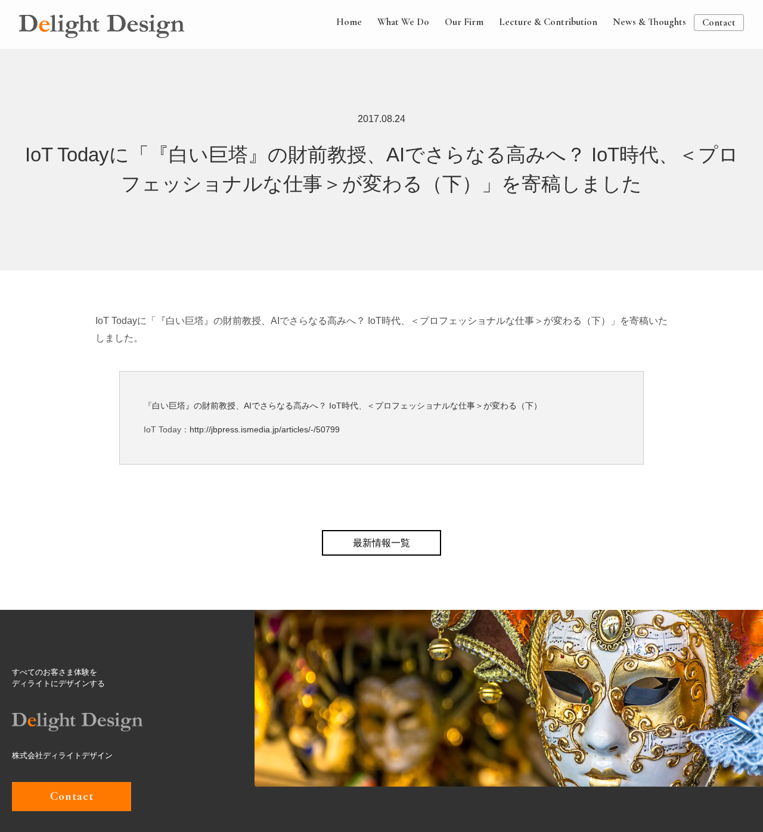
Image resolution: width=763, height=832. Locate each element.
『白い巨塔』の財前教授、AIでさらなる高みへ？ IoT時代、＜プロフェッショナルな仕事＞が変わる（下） (343, 405)
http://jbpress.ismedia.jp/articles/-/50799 (265, 429)
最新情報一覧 (381, 543)
